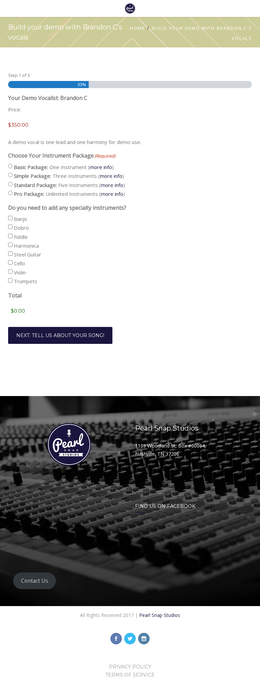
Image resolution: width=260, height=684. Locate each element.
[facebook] (116, 638)
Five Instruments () (69, 185)
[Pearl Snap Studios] (130, 8)
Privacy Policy (130, 667)
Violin (20, 272)
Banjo (20, 218)
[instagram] (144, 638)
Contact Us (34, 580)
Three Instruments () (69, 175)
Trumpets (25, 281)
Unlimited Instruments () (69, 193)
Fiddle (21, 236)
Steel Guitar (27, 254)
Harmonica (26, 245)
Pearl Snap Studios (159, 615)
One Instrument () (64, 167)
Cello (19, 263)
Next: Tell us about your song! (60, 335)
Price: (14, 109)
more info (101, 167)
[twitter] (130, 638)
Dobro (21, 227)
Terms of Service (130, 675)
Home (137, 28)
